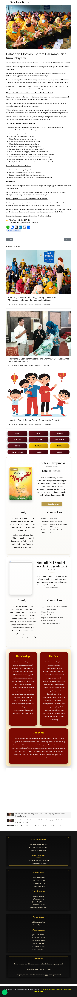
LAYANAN (59, 433)
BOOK (17, 446)
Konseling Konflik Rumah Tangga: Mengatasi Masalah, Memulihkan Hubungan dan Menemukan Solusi (33, 298)
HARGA (60, 446)
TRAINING (38, 440)
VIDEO (59, 452)
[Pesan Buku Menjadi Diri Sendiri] (20, 578)
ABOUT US (38, 433)
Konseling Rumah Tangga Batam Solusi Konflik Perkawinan (35, 420)
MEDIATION (59, 440)
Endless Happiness (45, 63)
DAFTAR (38, 446)
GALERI (38, 452)
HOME (17, 433)
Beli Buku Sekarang (52, 504)
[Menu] (7, 2)
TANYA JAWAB (17, 452)
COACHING (17, 440)
